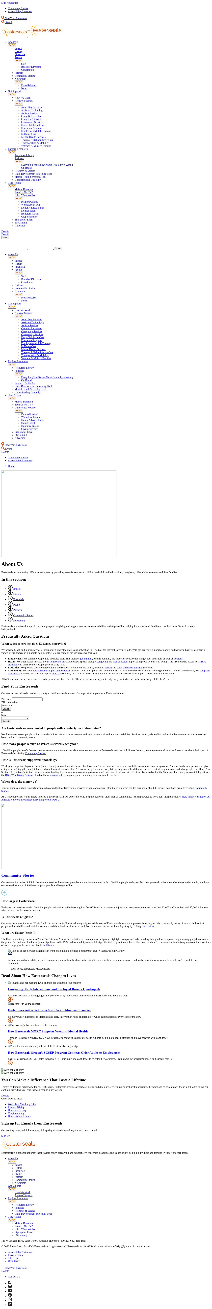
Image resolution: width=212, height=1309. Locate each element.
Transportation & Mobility (35, 143)
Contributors (27, 69)
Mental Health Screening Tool (30, 176)
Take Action (14, 182)
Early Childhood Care (32, 125)
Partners (19, 72)
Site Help (13, 1258)
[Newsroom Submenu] (19, 82)
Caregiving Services (31, 119)
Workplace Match (30, 204)
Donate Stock (28, 210)
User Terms (14, 1261)
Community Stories (18, 8)
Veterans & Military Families (36, 146)
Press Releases (28, 85)
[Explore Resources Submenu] (12, 152)
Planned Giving (29, 201)
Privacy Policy (15, 1255)
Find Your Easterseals (15, 18)
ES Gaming (21, 222)
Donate (5, 1095)
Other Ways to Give (25, 195)
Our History (148, 926)
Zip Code (6, 699)
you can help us (58, 775)
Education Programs (31, 128)
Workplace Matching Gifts (22, 1104)
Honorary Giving (30, 213)
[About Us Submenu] (12, 45)
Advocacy (20, 225)
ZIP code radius (9, 702)
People (18, 57)
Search (8, 22)
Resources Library (24, 155)
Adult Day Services (31, 107)
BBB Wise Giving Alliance (19, 775)
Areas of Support (23, 100)
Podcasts (19, 158)
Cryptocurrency (29, 216)
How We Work (22, 97)
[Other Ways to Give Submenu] (19, 198)
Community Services (32, 122)
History (18, 51)
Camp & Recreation (31, 116)
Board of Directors (31, 66)
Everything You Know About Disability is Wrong (47, 164)
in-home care (54, 661)
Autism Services (29, 113)
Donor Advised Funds (32, 207)
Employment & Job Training (36, 131)
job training (86, 658)
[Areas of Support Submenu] (19, 104)
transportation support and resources (51, 670)
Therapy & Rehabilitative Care (37, 140)
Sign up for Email (24, 219)
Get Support (14, 91)
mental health (120, 661)
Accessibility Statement (20, 11)
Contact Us (14, 1276)
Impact (18, 48)
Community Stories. (35, 753)
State (3, 715)
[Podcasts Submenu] (19, 161)
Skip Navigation (9, 2)
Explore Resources (18, 148)
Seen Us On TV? (24, 192)
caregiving (102, 661)
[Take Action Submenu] (12, 186)
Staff (23, 63)
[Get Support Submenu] (12, 94)
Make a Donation (24, 189)
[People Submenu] (19, 60)
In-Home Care (28, 134)
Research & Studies (25, 170)
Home (11, 466)
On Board (26, 167)
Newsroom (20, 78)
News (24, 88)
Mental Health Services (33, 137)
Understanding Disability (28, 179)
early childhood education (130, 667)
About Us (13, 41)
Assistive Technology (32, 110)
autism (108, 667)
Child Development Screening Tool (33, 173)
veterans (178, 658)
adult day (57, 673)
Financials (20, 54)
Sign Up (5, 1135)
